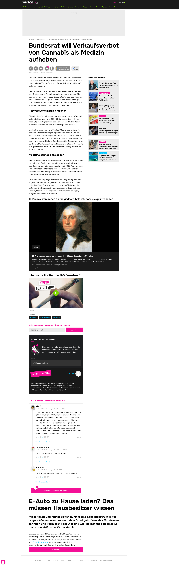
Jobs (62, 560)
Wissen (85, 7)
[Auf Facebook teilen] (31, 68)
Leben (63, 7)
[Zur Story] (74, 525)
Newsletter (38, 560)
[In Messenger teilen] (36, 68)
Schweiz (26, 7)
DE (114, 2)
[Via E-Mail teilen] (41, 68)
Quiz (98, 7)
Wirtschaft (48, 7)
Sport (57, 7)
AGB (81, 560)
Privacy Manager (106, 560)
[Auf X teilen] (35, 268)
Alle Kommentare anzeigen (55, 490)
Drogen (56, 317)
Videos (104, 7)
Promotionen (114, 7)
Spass (70, 7)
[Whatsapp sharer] (37, 268)
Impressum (72, 560)
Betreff (33, 358)
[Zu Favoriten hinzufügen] (52, 68)
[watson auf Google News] (75, 68)
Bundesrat (41, 39)
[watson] (27, 2)
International (37, 7)
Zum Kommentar (42, 442)
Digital (77, 7)
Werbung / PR (52, 560)
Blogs (92, 7)
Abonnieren (74, 330)
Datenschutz (92, 560)
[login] (3, 562)
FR (120, 2)
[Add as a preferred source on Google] (63, 68)
